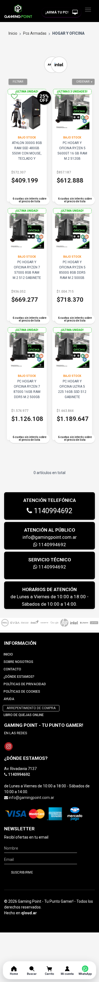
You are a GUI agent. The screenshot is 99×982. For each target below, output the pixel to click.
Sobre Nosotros (18, 662)
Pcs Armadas (34, 33)
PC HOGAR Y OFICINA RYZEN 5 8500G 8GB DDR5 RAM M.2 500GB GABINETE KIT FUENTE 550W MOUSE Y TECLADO (72, 277)
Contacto (12, 669)
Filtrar (18, 81)
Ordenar (82, 81)
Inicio (13, 33)
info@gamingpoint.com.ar (50, 537)
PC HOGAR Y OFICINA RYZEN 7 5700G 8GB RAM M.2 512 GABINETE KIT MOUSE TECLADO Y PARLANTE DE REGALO (27, 280)
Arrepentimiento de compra (31, 708)
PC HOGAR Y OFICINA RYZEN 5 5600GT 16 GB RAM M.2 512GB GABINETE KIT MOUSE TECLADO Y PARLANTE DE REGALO (72, 161)
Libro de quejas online (24, 715)
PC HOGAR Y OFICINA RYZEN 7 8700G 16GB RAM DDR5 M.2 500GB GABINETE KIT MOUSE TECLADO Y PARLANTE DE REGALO (27, 399)
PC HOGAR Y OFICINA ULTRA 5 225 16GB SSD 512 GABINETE (72, 389)
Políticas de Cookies (22, 691)
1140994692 (52, 511)
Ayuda (9, 699)
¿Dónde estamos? (19, 677)
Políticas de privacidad (25, 684)
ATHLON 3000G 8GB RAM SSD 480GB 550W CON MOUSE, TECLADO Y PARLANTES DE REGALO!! (27, 156)
